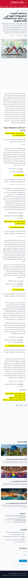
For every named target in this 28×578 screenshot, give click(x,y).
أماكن (18, 10)
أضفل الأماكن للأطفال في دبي (19, 481)
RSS (9, 575)
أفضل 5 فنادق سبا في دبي (19, 541)
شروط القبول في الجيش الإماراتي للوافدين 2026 (15, 539)
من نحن (25, 575)
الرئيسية (24, 6)
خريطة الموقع (5, 575)
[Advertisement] (14, 74)
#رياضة (17, 405)
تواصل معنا (21, 575)
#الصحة (21, 405)
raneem (25, 35)
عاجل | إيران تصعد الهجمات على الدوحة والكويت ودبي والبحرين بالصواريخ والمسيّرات (15, 519)
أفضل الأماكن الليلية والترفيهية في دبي (16, 503)
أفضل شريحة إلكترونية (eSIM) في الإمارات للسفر (15, 532)
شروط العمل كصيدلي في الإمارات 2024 (17, 534)
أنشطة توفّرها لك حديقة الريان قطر (19, 522)
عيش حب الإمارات (24, 10)
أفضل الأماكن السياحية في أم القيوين (17, 459)
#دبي (25, 405)
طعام (11, 6)
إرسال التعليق (23, 561)
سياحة (15, 6)
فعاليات (6, 6)
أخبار (20, 6)
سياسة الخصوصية (14, 575)
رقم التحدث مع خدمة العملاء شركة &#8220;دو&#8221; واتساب (14, 537)
